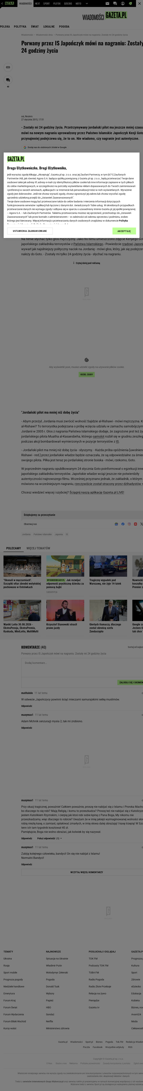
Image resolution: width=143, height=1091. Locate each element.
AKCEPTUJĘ (124, 231)
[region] (72, 195)
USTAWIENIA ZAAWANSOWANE (30, 231)
